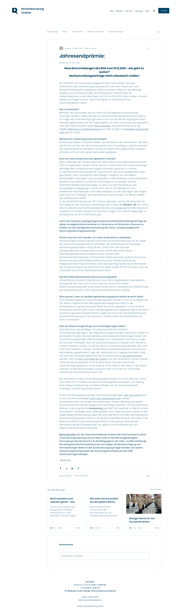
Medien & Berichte (96, 32)
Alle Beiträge (52, 32)
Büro (65, 32)
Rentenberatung (32, 9)
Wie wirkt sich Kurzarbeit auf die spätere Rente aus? (104, 500)
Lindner (26, 12)
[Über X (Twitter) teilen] (66, 468)
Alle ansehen (156, 489)
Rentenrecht (77, 32)
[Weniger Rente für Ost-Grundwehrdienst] (143, 504)
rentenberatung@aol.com (92, 600)
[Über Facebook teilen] (60, 468)
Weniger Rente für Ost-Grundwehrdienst (142, 520)
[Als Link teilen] (78, 468)
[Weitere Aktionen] (147, 48)
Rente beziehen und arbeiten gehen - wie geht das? (62, 500)
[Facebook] (154, 11)
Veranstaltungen (115, 32)
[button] (163, 10)
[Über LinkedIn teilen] (72, 468)
